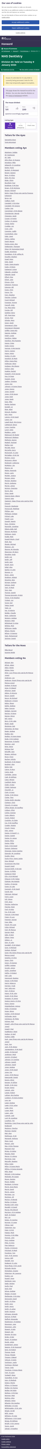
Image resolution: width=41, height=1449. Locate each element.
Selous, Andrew (10, 1291)
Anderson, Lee (10, 678)
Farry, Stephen (10, 295)
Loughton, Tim (10, 1121)
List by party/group (20, 126)
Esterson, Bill (9, 287)
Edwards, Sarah (10, 275)
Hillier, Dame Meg (11, 361)
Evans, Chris (9, 290)
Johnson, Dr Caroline (12, 1060)
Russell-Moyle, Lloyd (12, 539)
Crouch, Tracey (10, 828)
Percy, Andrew (9, 1240)
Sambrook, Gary (10, 1281)
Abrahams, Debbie (11, 152)
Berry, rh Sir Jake (10, 721)
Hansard (7, 44)
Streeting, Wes (10, 580)
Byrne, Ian (8, 198)
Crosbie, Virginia (10, 825)
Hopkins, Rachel (10, 371)
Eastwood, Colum (11, 269)
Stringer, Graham (10, 582)
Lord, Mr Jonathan (11, 1118)
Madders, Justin (10, 432)
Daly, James (9, 831)
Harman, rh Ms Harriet (12, 348)
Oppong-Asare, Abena (12, 496)
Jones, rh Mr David (11, 1070)
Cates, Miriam (9, 780)
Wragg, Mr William (11, 1421)
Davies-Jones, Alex (11, 244)
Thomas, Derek (10, 1352)
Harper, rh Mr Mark (11, 981)
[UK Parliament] (6, 38)
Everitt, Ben (9, 892)
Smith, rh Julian (10, 1309)
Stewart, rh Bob (10, 1329)
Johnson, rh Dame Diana (13, 386)
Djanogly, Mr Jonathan (12, 853)
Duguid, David (9, 866)
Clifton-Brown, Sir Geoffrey (14, 808)
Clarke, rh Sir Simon (11, 795)
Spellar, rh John (10, 570)
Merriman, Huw (10, 1159)
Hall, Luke (8, 976)
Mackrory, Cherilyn (11, 1128)
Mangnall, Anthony (11, 1138)
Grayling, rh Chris (11, 958)
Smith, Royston (10, 1312)
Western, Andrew (11, 618)
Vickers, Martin (10, 1383)
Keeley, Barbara (10, 404)
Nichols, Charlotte (11, 488)
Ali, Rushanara (10, 155)
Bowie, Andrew (10, 731)
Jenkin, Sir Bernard (11, 1052)
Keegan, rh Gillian (11, 1082)
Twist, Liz (8, 608)
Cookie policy (5, 1439)
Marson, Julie (9, 1144)
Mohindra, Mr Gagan (12, 1177)
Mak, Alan (8, 1133)
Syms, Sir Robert (10, 1350)
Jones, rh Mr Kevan (11, 394)
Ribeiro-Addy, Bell (11, 529)
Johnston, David (10, 1065)
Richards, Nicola (10, 1268)
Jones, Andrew (10, 1067)
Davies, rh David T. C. (12, 833)
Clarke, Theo (9, 797)
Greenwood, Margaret (12, 328)
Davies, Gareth (10, 836)
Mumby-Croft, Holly (11, 1205)
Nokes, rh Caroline (11, 1220)
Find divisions (24, 51)
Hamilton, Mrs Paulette (13, 341)
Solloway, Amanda (11, 1314)
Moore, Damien (10, 1179)
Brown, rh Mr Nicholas (12, 188)
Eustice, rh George (11, 884)
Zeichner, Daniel (10, 638)
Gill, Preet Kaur (10, 315)
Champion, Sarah (10, 216)
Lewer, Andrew (10, 1103)
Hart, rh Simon (10, 991)
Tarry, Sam (8, 590)
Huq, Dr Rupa (9, 376)
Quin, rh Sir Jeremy (11, 1256)
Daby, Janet (9, 236)
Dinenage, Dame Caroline (13, 851)
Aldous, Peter (9, 670)
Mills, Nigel (9, 1172)
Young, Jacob (9, 1426)
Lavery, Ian (8, 420)
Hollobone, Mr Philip (12, 1019)
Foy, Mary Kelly (10, 308)
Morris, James (9, 1192)
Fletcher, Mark (10, 907)
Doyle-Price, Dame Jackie (14, 859)
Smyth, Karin (9, 565)
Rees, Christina (10, 524)
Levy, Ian (8, 1100)
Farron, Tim (8, 292)
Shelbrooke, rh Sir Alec (12, 1296)
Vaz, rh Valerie (10, 610)
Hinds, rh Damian (11, 1009)
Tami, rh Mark (9, 588)
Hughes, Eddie (10, 1037)
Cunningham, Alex (11, 234)
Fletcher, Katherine (11, 904)
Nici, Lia (7, 1217)
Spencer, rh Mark (10, 1317)
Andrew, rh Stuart (11, 685)
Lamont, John (9, 1090)
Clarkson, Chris (10, 803)
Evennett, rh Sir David (12, 889)
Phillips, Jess (9, 511)
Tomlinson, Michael (11, 1365)
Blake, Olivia (9, 180)
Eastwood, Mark (10, 874)
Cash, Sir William (10, 777)
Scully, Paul (9, 1286)
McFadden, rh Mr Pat (12, 455)
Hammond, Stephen (11, 978)
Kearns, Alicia (9, 1080)
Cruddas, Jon (9, 226)
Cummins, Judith (10, 231)
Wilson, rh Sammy (11, 633)
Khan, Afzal (8, 409)
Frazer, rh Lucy (10, 917)
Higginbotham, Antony (12, 1006)
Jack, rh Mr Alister (11, 1047)
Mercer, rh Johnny (11, 1156)
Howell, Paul (9, 1029)
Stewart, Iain (9, 1332)
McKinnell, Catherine (12, 463)
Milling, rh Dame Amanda (13, 1169)
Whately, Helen (10, 1401)
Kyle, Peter (8, 414)
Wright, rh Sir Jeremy (12, 1423)
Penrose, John (9, 1238)
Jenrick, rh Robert (11, 1057)
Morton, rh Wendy (11, 1200)
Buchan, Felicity (10, 759)
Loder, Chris (9, 1108)
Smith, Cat (8, 557)
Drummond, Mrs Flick (12, 864)
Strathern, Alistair (11, 577)
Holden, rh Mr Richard (12, 1014)
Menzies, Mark (10, 1154)
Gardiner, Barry (10, 313)
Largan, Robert (10, 1093)
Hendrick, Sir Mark (11, 358)
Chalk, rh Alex (9, 785)
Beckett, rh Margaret (12, 170)
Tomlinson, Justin (11, 1362)
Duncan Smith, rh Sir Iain (13, 869)
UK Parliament (5, 51)
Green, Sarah (9, 323)
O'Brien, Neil (9, 1225)
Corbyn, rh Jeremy (11, 221)
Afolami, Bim (9, 663)
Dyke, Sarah (9, 262)
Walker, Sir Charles (11, 1388)
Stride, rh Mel (9, 1337)
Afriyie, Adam (9, 665)
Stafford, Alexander (11, 1319)
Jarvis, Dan (8, 384)
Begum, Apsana (10, 173)
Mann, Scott (9, 1141)
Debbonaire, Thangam (12, 247)
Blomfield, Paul (10, 183)
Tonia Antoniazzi (10, 142)
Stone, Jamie (9, 575)
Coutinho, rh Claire (11, 820)
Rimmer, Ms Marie (11, 532)
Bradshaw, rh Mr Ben (12, 185)
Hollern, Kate (9, 369)
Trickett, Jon (9, 600)
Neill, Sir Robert (10, 1215)
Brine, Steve (9, 747)
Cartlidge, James (10, 775)
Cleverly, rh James (11, 805)
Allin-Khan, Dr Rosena (12, 160)
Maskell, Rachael (11, 442)
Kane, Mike (8, 402)
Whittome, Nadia (11, 628)
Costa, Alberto (10, 815)
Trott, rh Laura (9, 1373)
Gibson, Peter (9, 937)
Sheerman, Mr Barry (11, 552)
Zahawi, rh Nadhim (11, 1429)
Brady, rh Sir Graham (12, 739)
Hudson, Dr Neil (10, 1034)
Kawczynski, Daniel (11, 1077)
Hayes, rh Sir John (11, 993)
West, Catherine (10, 616)
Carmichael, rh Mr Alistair (13, 211)
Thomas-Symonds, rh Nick (14, 595)
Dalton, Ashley (10, 239)
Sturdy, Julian (9, 1342)
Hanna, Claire (9, 343)
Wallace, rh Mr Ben (11, 1393)
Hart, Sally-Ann (10, 988)
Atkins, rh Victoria (11, 693)
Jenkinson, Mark (10, 1054)
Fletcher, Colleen (10, 297)
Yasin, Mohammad (11, 636)
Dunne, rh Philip (10, 871)
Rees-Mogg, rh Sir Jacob (13, 1266)
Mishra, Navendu (10, 470)
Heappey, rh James (11, 998)
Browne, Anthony (10, 754)
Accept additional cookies (20, 22)
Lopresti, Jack (9, 1116)
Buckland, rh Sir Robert (12, 762)
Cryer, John (8, 229)
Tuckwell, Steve (10, 1375)
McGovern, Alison (11, 460)
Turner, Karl (9, 603)
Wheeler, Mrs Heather (12, 1403)
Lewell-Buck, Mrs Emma (13, 422)
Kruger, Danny (9, 1088)
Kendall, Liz (9, 407)
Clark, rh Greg (9, 792)
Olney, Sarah (9, 493)
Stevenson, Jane (10, 1324)
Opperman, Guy (10, 1228)
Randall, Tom (9, 1261)
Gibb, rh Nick (9, 935)
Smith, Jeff (8, 560)
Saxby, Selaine (9, 1284)
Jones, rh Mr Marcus (11, 1075)
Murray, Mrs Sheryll (11, 1210)
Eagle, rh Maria (10, 267)
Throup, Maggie (10, 1355)
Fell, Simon (8, 899)
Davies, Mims (9, 841)
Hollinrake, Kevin (10, 1016)
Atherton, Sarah (10, 691)
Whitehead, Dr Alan (11, 623)
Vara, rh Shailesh (10, 1380)
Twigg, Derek (9, 605)
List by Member (10, 126)
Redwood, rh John (11, 1263)
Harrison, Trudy (10, 986)
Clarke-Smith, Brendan (12, 800)
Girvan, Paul (9, 318)
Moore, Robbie (10, 1182)
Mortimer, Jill (9, 1197)
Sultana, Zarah (10, 585)
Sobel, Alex (8, 567)
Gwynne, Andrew (10, 333)
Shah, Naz (8, 542)
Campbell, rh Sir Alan (12, 203)
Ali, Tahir (8, 157)
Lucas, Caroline (10, 427)
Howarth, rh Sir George (12, 374)
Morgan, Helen (10, 478)
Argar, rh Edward (10, 688)
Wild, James (9, 1413)
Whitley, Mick (9, 626)
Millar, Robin (9, 1164)
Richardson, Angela (11, 1271)
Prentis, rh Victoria (11, 1248)
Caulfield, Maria (10, 782)
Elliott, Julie (9, 280)
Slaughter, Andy (10, 554)
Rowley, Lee (9, 1276)
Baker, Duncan (10, 708)
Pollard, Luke (9, 516)
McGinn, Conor (10, 458)
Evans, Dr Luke (10, 887)
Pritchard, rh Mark (11, 1250)
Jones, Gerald (9, 392)
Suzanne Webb (10, 652)
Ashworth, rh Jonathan (12, 165)
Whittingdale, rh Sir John (13, 1408)
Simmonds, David (11, 1299)
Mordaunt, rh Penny (11, 1184)
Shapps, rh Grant (10, 1294)
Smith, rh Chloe (10, 1301)
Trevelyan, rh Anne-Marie (13, 1370)
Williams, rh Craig (11, 1416)
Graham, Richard (10, 950)
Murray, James (10, 486)
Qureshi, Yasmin (10, 521)
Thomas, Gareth (10, 593)
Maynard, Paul (10, 1149)
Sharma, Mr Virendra (12, 549)
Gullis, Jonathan (10, 970)
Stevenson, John (10, 1327)
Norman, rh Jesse (11, 1222)
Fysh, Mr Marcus (10, 930)
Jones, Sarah (9, 399)
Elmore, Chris (9, 282)
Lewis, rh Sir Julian (11, 1105)
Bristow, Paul (9, 749)
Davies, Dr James (11, 838)
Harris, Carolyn (10, 351)
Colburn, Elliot (10, 810)
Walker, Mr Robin (10, 1390)
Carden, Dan (9, 208)
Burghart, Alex (9, 764)
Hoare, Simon (9, 1011)
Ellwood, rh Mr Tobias (12, 879)
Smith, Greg (9, 1304)
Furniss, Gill (9, 310)
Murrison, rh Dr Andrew (13, 1212)
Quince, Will (9, 1258)
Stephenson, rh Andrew (13, 1322)
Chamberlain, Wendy (12, 213)
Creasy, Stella (9, 224)
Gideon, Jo (8, 940)
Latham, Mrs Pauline (12, 1095)
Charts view (31, 125)
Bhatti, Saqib (9, 724)
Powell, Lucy (9, 519)
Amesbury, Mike (10, 163)
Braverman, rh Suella (12, 741)
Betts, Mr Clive (10, 178)
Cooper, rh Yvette (11, 219)
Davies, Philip (9, 843)
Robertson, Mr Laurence (13, 1273)
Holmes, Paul (9, 1021)
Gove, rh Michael (10, 948)
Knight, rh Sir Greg (11, 1085)
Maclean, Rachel (10, 1131)
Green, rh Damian (11, 963)
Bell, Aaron (8, 719)
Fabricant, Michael (11, 894)
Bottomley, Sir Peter (11, 729)
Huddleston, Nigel (11, 1032)
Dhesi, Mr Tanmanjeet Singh (14, 249)
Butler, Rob (8, 767)
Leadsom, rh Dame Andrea (14, 1098)
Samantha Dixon (10, 140)
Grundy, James (10, 968)
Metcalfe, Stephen (11, 1161)
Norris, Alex (9, 491)
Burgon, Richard (10, 191)
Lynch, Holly (9, 430)
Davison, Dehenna (11, 848)
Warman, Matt (10, 1395)
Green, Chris (9, 960)
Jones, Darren (9, 389)
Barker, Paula (9, 168)
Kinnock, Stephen (11, 412)
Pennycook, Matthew (12, 509)
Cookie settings (20, 33)
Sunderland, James (11, 1345)
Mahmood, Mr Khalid (12, 435)
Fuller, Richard (10, 927)
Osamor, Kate (9, 498)
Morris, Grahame (10, 483)
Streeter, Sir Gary (10, 1334)
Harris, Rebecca (10, 983)
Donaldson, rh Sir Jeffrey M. (14, 254)
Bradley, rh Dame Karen (13, 736)
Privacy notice (5, 1444)
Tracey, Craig (9, 1368)
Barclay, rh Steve (10, 713)
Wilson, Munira (10, 631)
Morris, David (9, 1189)
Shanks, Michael (10, 544)
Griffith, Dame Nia (11, 330)
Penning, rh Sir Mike (11, 1235)
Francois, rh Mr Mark (12, 915)
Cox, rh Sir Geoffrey (11, 823)
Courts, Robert (10, 818)
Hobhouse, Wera (10, 364)
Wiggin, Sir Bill (10, 1411)
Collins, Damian (10, 813)
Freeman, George (11, 920)
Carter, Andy (9, 772)
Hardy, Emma (9, 346)
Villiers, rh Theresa (11, 1385)
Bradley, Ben (9, 734)
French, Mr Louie (10, 925)
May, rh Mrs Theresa (11, 1146)
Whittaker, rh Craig (11, 1406)
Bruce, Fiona (9, 757)
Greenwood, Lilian (11, 325)
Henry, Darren (9, 1004)
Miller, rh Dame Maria (12, 1166)
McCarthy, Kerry (10, 450)
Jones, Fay (8, 1072)
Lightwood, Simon (11, 425)
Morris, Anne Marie (11, 1187)
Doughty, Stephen (11, 257)
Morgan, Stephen (10, 481)
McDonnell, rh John (11, 453)
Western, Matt (10, 621)
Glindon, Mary (9, 320)
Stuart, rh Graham (11, 1340)
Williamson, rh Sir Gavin (13, 1418)
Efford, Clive (9, 277)
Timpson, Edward (10, 1357)
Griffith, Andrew (10, 965)
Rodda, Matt (9, 537)
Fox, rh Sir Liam (10, 912)
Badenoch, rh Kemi (11, 701)
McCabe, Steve (10, 448)
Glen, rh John (9, 943)
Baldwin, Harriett (10, 711)
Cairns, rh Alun (10, 769)
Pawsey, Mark (9, 1233)
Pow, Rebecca (9, 1245)
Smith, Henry (9, 1306)
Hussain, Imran (10, 379)
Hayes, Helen (9, 353)
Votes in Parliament (15, 96)
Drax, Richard (9, 861)
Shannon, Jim (9, 547)
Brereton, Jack (10, 744)
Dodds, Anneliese (11, 252)
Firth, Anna (8, 902)
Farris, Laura (9, 897)
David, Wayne (9, 241)
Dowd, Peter (9, 259)
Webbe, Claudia (10, 613)
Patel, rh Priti (9, 1230)
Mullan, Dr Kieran (11, 1202)
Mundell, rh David (11, 1207)
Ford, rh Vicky (9, 909)
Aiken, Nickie (9, 668)
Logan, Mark (9, 1110)
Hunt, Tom (8, 1044)
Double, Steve (9, 856)
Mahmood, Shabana (11, 437)
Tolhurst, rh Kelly (10, 1360)
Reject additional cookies (20, 28)
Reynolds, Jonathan (11, 526)
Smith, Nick (9, 562)
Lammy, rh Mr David (11, 417)
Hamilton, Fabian (11, 338)
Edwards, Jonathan (11, 272)
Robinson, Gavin (10, 534)
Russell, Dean (9, 1278)
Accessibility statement (8, 1447)
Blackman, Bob (10, 726)
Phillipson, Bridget (11, 514)
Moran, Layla (9, 473)
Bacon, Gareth (9, 696)
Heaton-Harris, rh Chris (13, 1001)
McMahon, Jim (10, 465)
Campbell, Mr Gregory (12, 206)
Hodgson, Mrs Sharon (12, 366)
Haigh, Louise (9, 336)
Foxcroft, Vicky (10, 305)
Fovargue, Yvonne (11, 303)
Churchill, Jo (9, 790)
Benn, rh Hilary (10, 175)
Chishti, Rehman (10, 787)
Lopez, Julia (9, 1113)
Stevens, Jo (9, 572)
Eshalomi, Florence (11, 285)
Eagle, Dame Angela (12, 264)
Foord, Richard (10, 300)
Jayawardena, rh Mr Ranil (13, 1049)
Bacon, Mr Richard (11, 698)
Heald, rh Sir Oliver (11, 996)
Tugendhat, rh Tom (11, 1378)
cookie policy (6, 17)
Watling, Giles (9, 1398)
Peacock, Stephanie (11, 506)
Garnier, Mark (9, 932)
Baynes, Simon (10, 716)
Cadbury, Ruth (9, 201)
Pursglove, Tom (10, 1253)
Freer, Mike (8, 922)
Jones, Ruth (9, 397)
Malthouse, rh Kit (10, 1136)
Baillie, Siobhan (10, 706)
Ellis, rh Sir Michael (11, 876)
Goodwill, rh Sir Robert (12, 945)
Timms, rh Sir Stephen (12, 598)
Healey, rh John (10, 356)
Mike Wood (8, 650)
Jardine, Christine (11, 381)
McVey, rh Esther (10, 1151)
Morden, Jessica (10, 476)
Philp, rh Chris (9, 1243)
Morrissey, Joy (9, 1194)
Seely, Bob (8, 1289)
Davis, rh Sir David (11, 846)
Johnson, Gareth (10, 1062)
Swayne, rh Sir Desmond (13, 1347)
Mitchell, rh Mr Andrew (12, 1174)
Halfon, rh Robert (11, 973)
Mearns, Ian (9, 468)
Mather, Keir (9, 445)
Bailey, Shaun (9, 703)
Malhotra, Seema (10, 440)
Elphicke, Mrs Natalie (12, 881)
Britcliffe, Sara (9, 752)
